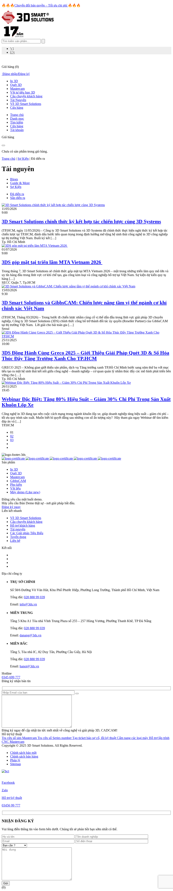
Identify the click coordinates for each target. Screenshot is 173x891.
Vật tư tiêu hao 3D (22, 92)
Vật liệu (15, 488)
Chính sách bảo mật (23, 752)
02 (12, 436)
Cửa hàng (16, 107)
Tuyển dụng (18, 537)
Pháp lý (15, 760)
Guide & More (20, 183)
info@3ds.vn (28, 604)
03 (12, 440)
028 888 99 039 (34, 597)
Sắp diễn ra (17, 198)
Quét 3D (16, 85)
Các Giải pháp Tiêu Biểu (26, 533)
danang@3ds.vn (30, 635)
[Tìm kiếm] (43, 41)
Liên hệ (15, 540)
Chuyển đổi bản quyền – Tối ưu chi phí (41, 5)
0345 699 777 (11, 677)
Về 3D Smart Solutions (25, 104)
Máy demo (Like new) (25, 492)
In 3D (14, 81)
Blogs (14, 179)
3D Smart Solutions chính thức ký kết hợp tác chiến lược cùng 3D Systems (81, 221)
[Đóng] (3, 145)
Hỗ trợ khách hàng (22, 525)
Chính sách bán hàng (24, 756)
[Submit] (77, 693)
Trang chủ (8, 158)
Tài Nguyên (18, 100)
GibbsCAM (18, 481)
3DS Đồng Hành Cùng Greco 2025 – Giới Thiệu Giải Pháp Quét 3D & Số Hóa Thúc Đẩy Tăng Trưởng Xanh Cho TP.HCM (85, 355)
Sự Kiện (23, 158)
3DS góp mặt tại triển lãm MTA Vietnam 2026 (52, 262)
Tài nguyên (17, 529)
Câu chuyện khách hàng (26, 96)
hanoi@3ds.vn (29, 666)
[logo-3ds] (28, 22)
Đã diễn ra (17, 194)
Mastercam (17, 88)
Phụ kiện (16, 484)
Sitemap (15, 764)
